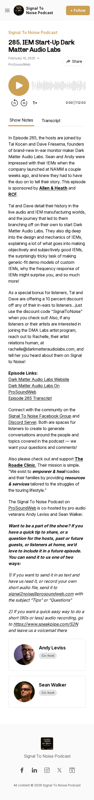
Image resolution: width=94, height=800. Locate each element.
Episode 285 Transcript (30, 398)
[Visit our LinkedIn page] (34, 770)
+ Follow (78, 10)
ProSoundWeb (22, 508)
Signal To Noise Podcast (39, 10)
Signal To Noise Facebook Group (39, 416)
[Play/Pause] (18, 85)
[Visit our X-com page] (59, 770)
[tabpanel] (47, 387)
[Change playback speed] (35, 102)
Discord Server (22, 422)
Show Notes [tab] (21, 120)
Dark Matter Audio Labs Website (38, 379)
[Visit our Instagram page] (47, 770)
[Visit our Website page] (72, 770)
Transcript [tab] (51, 120)
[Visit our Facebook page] (22, 770)
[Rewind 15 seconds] (14, 102)
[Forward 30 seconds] (24, 102)
